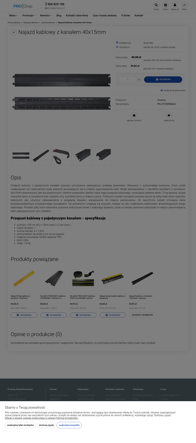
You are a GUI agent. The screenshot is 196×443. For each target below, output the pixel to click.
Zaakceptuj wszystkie (69, 425)
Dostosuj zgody (46, 425)
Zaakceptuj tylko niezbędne (20, 425)
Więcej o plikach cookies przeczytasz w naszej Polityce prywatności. (41, 418)
